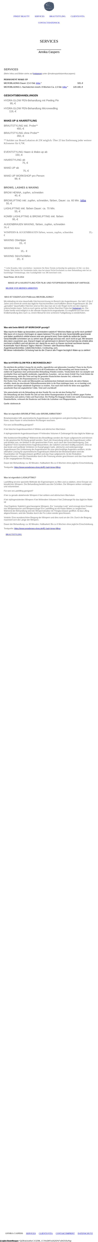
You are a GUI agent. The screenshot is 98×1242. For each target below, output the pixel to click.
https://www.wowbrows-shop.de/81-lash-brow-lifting (37, 467)
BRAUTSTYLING (58, 16)
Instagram (37, 73)
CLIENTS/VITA (46, 1233)
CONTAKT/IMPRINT (65, 1233)
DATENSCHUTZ (85, 1233)
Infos (38, 83)
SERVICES (31, 1233)
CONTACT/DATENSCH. (49, 23)
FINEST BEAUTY (22, 16)
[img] (49, 38)
